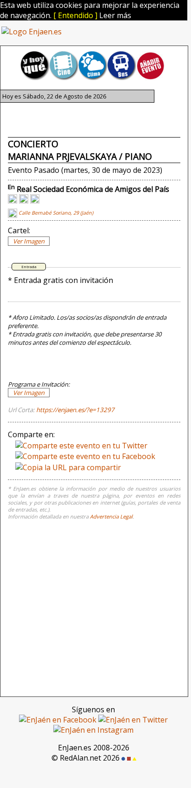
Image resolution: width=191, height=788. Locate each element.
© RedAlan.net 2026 (86, 758)
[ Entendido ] (75, 15)
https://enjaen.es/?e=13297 (75, 410)
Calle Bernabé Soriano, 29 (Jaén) (55, 213)
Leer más (115, 15)
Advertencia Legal (111, 516)
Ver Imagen (29, 241)
